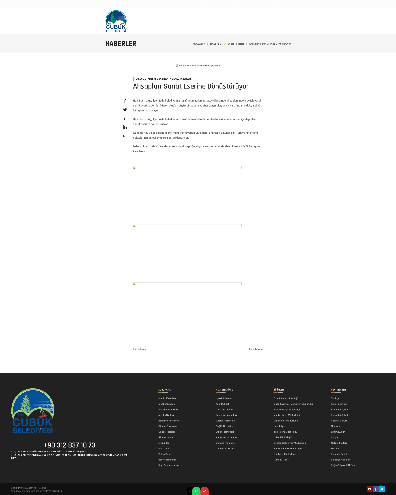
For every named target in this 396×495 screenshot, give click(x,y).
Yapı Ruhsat (222, 404)
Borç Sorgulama (167, 459)
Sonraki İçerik (256, 349)
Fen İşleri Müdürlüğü (284, 454)
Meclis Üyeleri (166, 415)
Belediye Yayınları (340, 459)
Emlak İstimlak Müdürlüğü (287, 448)
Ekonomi (335, 426)
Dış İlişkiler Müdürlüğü (285, 420)
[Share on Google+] (125, 136)
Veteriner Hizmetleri (227, 437)
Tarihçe (335, 398)
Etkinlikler (163, 443)
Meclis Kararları (167, 398)
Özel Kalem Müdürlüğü (286, 398)
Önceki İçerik (139, 349)
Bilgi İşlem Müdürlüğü (285, 431)
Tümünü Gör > (281, 459)
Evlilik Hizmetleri (225, 431)
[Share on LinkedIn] (125, 127)
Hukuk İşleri (280, 426)
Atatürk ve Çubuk (340, 409)
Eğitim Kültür (338, 431)
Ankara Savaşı (339, 404)
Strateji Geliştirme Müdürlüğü (289, 443)
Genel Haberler (235, 43)
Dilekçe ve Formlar (226, 448)
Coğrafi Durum (339, 420)
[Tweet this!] (125, 110)
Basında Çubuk (339, 454)
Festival (335, 448)
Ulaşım (334, 437)
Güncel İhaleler (166, 431)
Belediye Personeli (168, 420)
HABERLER (216, 43)
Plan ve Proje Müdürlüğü (287, 409)
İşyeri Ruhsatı (223, 398)
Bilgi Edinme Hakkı (168, 465)
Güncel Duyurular (168, 426)
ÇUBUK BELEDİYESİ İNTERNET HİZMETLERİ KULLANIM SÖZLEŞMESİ (50, 451)
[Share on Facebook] (125, 101)
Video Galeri (165, 454)
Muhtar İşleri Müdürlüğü (287, 415)
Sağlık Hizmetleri (225, 426)
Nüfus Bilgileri (339, 443)
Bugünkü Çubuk (339, 415)
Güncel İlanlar (166, 437)
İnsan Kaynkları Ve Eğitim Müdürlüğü (293, 404)
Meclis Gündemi (167, 404)
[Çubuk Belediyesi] (116, 21)
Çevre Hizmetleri (225, 409)
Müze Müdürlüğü (283, 437)
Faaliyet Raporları (168, 409)
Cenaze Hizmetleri (226, 443)
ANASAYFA (199, 43)
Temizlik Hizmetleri (226, 415)
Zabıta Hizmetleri (225, 420)
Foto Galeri (164, 448)
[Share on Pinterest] (125, 118)
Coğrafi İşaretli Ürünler (343, 465)
